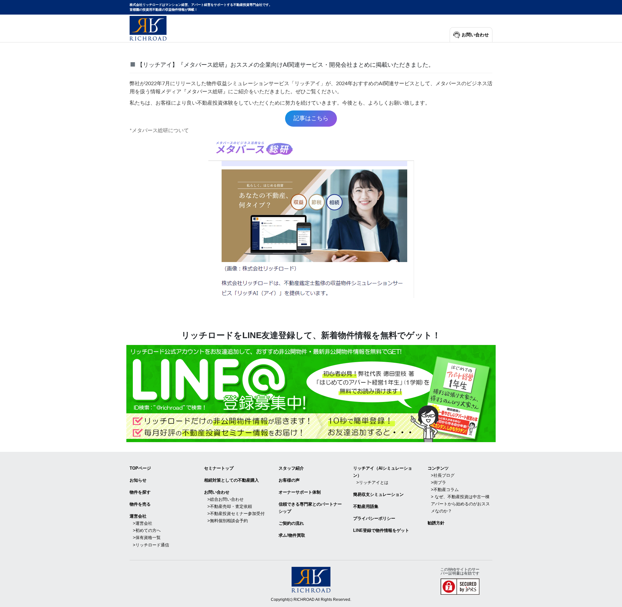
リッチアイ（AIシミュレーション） (382, 472)
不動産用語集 (365, 506)
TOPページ (140, 468)
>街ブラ (438, 482)
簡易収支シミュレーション (378, 494)
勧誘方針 (436, 523)
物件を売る (140, 504)
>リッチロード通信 (151, 545)
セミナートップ (219, 468)
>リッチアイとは (372, 482)
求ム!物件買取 (292, 535)
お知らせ (138, 480)
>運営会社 (142, 523)
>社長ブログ (443, 475)
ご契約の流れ (291, 523)
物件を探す (140, 492)
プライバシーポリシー (374, 518)
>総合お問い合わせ (225, 499)
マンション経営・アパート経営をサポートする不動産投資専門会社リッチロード (148, 28)
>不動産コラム (445, 489)
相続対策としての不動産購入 (231, 480)
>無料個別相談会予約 (227, 520)
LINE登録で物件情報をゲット (381, 530)
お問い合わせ (475, 34)
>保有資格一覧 (147, 537)
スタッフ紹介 (291, 468)
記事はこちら (311, 118)
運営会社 (138, 516)
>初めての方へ (147, 530)
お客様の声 (289, 480)
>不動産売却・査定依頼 (229, 506)
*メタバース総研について (159, 130)
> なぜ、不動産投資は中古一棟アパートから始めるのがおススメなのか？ (460, 503)
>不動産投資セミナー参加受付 (236, 513)
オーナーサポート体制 (300, 492)
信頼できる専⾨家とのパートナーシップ (310, 508)
